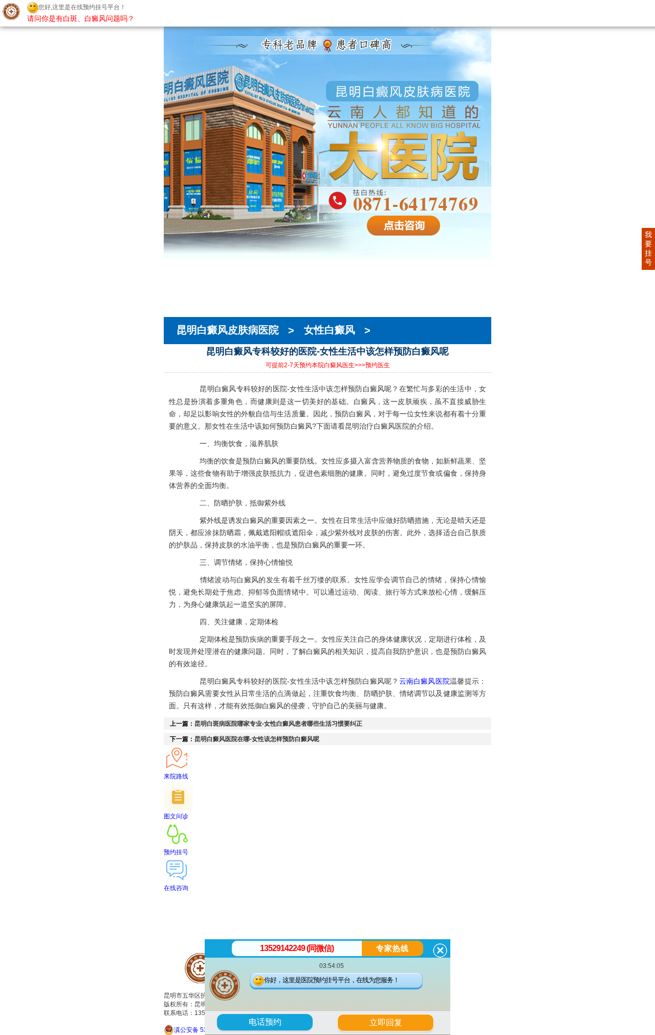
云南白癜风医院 (424, 681)
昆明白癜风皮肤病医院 (229, 330)
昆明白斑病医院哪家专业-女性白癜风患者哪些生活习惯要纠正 (278, 723)
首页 (171, 266)
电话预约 (265, 1022)
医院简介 (178, 275)
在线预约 (178, 293)
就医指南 (178, 303)
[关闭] (440, 950)
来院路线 (178, 312)
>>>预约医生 (372, 365)
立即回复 (389, 1021)
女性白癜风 (329, 330)
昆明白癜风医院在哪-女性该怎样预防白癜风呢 (256, 739)
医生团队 (178, 284)
